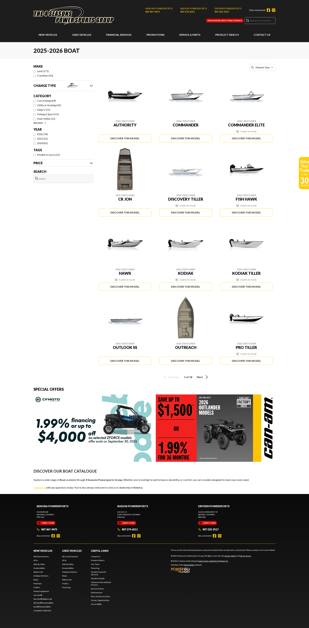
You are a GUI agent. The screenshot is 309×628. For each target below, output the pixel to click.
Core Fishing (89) (46, 100)
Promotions (155, 34)
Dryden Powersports (228, 8)
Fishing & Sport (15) (48, 114)
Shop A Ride (189, 565)
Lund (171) (43, 71)
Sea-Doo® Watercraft (42, 599)
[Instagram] (274, 10)
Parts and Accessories (100, 596)
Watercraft (38, 572)
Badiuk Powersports (193, 8)
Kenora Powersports (159, 8)
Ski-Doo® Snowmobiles (43, 603)
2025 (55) (42, 138)
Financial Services (118, 34)
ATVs (35, 560)
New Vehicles (48, 34)
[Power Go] (200, 570)
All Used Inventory (70, 556)
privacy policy (230, 556)
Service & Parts (189, 34)
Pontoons (37, 583)
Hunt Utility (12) (46, 118)
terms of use (245, 556)
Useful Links (99, 550)
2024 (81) (42, 143)
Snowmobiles (39, 568)
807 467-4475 (152, 11)
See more (38, 123)
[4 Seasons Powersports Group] (73, 15)
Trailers (36, 587)
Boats (35, 579)
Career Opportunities (100, 600)
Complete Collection (42, 610)
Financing (66, 587)
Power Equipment (41, 591)
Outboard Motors (41, 576)
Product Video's (227, 34)
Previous (174, 377)
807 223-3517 (222, 11)
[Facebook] (268, 10)
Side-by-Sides (39, 564)
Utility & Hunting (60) (49, 105)
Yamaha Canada (97, 578)
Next (200, 377)
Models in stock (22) (48, 154)
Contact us (39, 487)
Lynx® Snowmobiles (42, 606)
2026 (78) (42, 134)
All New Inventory (41, 556)
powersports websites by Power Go (213, 561)
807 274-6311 (187, 11)
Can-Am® (37, 595)
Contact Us (262, 34)
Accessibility (96, 604)
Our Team (95, 564)
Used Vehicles (81, 34)
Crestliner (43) (45, 75)
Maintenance (96, 592)
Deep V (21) (43, 109)
